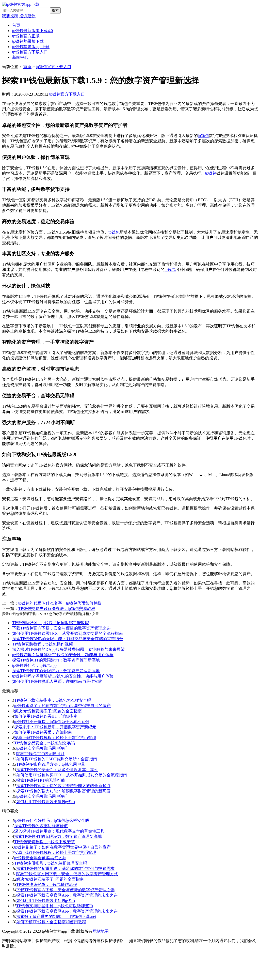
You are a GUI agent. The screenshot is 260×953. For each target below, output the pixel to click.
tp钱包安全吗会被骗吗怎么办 (40, 858)
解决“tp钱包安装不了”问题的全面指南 (48, 711)
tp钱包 (203, 135)
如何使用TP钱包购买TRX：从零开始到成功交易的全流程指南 (67, 633)
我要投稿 (10, 16)
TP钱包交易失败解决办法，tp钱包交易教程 (56, 608)
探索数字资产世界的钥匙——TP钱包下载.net (56, 916)
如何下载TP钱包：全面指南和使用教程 (51, 922)
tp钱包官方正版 (26, 36)
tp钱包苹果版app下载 (31, 46)
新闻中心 (20, 57)
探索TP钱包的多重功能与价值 (41, 826)
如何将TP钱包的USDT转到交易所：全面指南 (56, 759)
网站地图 (100, 931)
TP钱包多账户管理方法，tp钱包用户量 (50, 764)
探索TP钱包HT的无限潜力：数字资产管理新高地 (56, 660)
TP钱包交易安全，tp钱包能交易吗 (44, 743)
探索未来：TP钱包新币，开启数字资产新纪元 (55, 727)
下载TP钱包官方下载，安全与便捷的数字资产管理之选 (61, 628)
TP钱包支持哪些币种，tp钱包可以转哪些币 (54, 906)
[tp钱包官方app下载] (20, 4)
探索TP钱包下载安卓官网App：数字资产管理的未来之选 (67, 895)
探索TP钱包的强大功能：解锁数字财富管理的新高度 (63, 791)
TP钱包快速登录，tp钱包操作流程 (46, 884)
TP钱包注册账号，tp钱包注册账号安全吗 (50, 863)
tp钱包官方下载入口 (30, 52)
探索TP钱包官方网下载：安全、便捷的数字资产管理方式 (67, 874)
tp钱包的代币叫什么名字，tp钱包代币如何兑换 (60, 603)
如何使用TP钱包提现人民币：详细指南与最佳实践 (57, 681)
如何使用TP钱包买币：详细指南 (43, 732)
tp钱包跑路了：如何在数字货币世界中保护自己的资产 (62, 705)
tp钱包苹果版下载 (28, 41)
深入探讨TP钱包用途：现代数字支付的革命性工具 (59, 831)
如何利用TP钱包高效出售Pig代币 (45, 802)
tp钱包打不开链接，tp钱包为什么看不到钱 (51, 721)
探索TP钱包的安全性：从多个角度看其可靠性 (57, 769)
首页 (16, 25)
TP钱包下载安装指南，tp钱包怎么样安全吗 (52, 700)
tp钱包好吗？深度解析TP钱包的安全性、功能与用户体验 (62, 655)
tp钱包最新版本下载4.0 (32, 30)
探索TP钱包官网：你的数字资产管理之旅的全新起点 (63, 785)
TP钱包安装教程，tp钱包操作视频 (42, 644)
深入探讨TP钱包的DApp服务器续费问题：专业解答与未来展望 (68, 649)
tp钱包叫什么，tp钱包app (34, 665)
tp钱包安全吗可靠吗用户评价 (42, 748)
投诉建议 (27, 16)
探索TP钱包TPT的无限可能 (40, 753)
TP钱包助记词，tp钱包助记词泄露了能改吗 (50, 623)
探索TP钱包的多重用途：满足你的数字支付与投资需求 (65, 868)
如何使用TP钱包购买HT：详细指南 (45, 716)
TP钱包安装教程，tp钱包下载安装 (44, 842)
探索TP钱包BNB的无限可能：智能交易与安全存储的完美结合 (67, 639)
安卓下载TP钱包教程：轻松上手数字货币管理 (55, 737)
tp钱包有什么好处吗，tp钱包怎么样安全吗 (51, 820)
